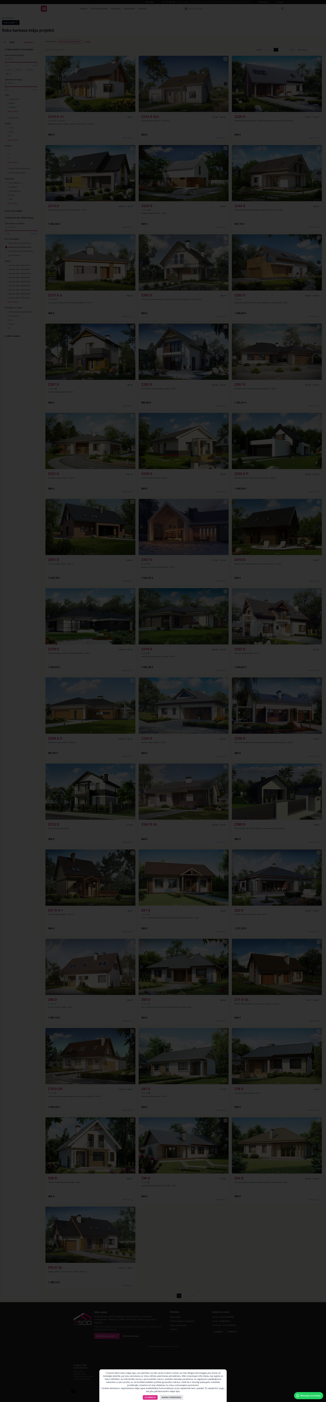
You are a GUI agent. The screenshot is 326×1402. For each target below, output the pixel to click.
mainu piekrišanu (171, 1397)
